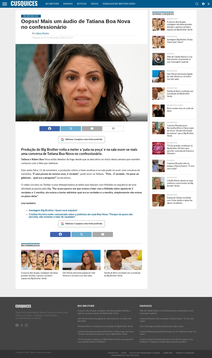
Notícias (81, 4)
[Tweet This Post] (71, 127)
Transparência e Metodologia (125, 355)
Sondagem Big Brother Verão (119, 4)
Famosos (68, 4)
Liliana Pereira (42, 33)
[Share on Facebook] (49, 127)
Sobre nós (168, 353)
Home (123, 353)
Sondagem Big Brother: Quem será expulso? (53, 210)
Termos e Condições (185, 353)
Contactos (113, 353)
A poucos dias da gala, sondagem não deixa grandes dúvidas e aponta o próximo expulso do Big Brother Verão (39, 275)
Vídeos (94, 4)
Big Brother (52, 4)
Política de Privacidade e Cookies (144, 353)
